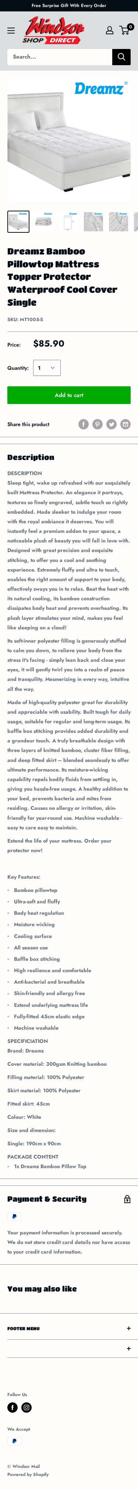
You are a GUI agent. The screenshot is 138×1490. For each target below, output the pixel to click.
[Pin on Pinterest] (97, 424)
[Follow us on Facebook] (12, 1407)
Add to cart (69, 395)
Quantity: (18, 368)
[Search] (121, 57)
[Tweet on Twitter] (111, 424)
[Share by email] (125, 424)
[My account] (109, 30)
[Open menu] (11, 31)
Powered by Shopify (28, 1474)
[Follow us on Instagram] (26, 1407)
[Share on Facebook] (83, 424)
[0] (124, 30)
